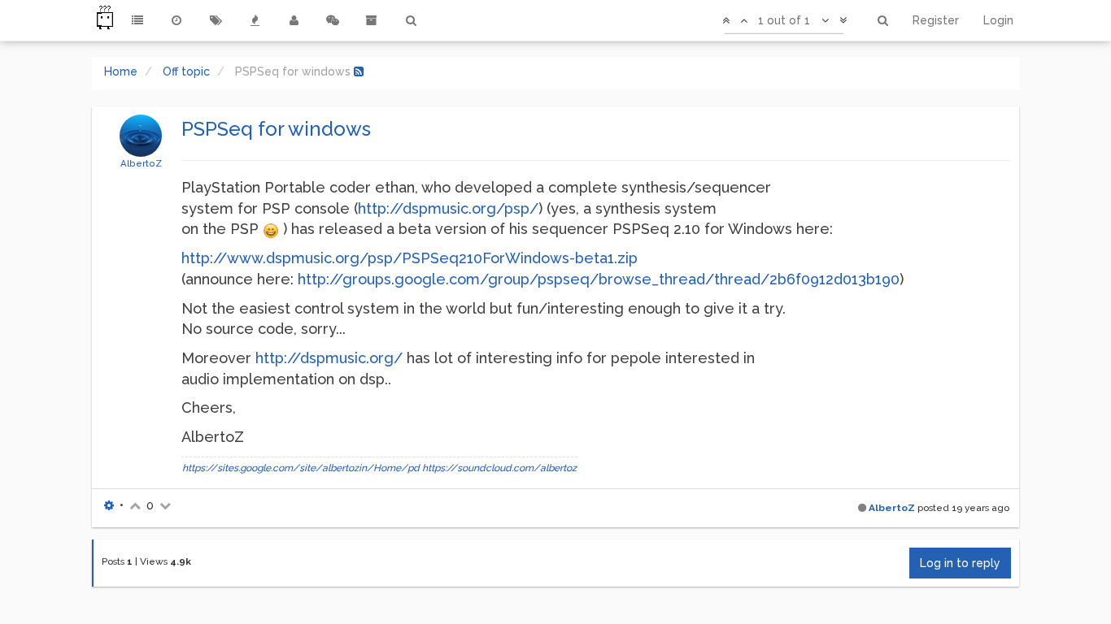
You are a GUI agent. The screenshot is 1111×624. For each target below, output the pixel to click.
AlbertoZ (141, 163)
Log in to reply (960, 563)
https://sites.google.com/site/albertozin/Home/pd (301, 468)
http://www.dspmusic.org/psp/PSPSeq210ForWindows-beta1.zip (409, 257)
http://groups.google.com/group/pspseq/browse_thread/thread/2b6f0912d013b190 (599, 279)
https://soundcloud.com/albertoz (499, 468)
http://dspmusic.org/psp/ (448, 208)
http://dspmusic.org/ (329, 357)
